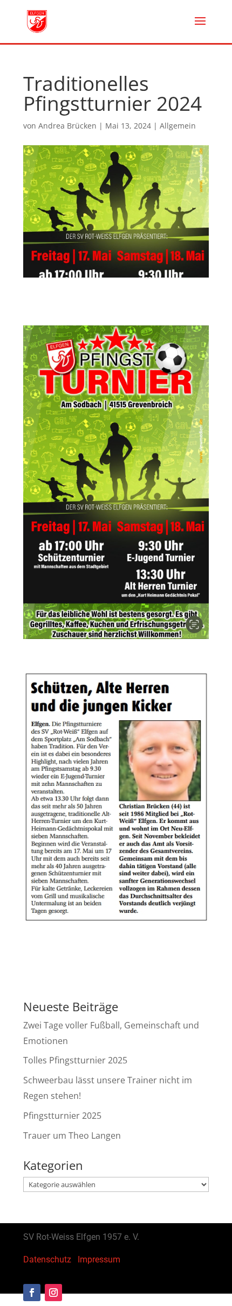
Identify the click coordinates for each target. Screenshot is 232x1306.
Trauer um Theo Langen (72, 1135)
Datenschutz (47, 1259)
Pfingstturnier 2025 (62, 1116)
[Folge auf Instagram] (53, 1292)
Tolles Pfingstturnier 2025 (75, 1060)
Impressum (99, 1259)
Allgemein (178, 125)
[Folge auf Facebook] (31, 1292)
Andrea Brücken (67, 125)
